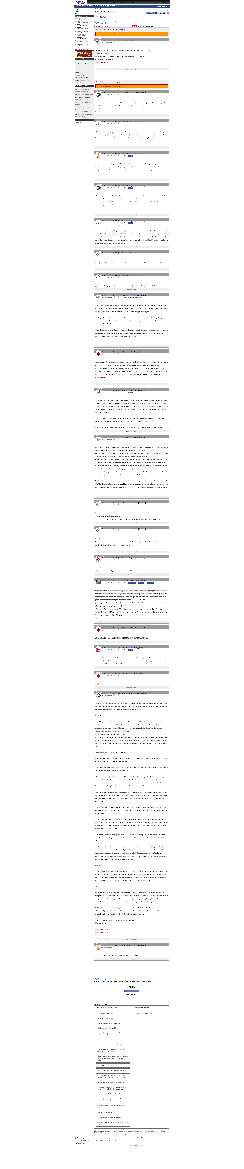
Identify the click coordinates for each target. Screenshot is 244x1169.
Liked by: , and (138, 582)
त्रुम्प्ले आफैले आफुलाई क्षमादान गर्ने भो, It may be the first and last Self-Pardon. (112, 1034)
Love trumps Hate (102, 1040)
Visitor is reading (83, 90)
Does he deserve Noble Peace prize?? (108, 1023)
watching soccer (79, 67)
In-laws (77, 72)
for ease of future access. (143, 26)
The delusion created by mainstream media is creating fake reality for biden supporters (111, 1088)
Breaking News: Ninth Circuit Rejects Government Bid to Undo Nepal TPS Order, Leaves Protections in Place (112, 1058)
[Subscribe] (130, 40)
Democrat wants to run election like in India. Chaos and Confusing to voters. (111, 1051)
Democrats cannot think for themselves (109, 1094)
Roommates (103, 2)
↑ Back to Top (235, 1165)
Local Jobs (123, 2)
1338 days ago (82, 18)
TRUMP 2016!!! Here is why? (106, 1013)
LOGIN (133, 2)
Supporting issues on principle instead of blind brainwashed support (111, 1100)
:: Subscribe (78, 122)
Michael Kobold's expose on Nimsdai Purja (110, 1082)
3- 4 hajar (77, 69)
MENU (164, 2)
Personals (91, 2)
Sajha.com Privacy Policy (122, 1135)
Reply (124, 40)
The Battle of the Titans (104, 1113)
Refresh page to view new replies (163, 10)
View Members (97, 8)
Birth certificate (79, 83)
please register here (144, 981)
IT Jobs (113, 2)
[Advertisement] (84, 152)
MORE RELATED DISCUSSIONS (81, 49)
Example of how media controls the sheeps (110, 1045)
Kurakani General (108, 12)
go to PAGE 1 (124, 29)
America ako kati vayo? (81, 61)
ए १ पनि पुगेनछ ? (101, 1065)
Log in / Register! (162, 7)
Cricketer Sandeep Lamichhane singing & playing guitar (112, 1123)
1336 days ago (82, 31)
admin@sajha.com (162, 1130)
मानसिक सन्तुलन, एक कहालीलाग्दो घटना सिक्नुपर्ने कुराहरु (111, 1107)
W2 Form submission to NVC (82, 80)
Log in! (102, 981)
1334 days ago (83, 44)
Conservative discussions (105, 1018)
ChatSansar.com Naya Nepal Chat (107, 1028)
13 (97, 16)
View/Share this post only (131, 69)
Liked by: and (132, 297)
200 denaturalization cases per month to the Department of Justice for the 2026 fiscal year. (111, 1076)
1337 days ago (82, 25)
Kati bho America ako (81, 64)
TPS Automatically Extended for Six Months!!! (111, 1117)
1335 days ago (82, 41)
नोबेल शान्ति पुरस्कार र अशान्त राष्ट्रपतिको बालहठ (111, 1070)
